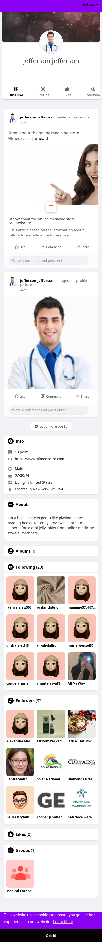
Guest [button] (90, 4)
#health (42, 138)
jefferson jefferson (51, 60)
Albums (23, 551)
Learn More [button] (63, 922)
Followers (25, 701)
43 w (23, 123)
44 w (23, 290)
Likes (21, 834)
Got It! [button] (51, 936)
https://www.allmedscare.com (39, 458)
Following (25, 567)
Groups (23, 850)
